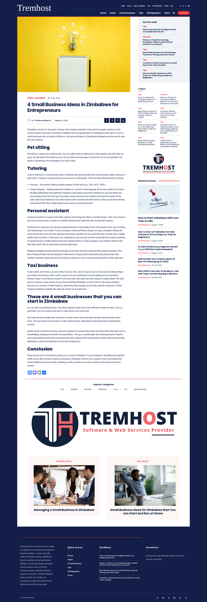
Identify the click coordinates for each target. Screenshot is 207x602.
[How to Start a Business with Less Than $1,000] (159, 199)
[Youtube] (188, 6)
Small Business (36, 98)
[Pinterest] (117, 120)
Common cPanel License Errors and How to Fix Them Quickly (160, 64)
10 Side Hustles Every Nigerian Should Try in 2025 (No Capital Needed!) (158, 248)
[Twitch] (174, 598)
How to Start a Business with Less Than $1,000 (158, 219)
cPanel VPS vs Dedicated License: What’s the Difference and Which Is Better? (169, 143)
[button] (171, 6)
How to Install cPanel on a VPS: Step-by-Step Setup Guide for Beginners (157, 75)
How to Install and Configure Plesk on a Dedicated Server (159, 30)
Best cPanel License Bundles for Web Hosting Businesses (146, 142)
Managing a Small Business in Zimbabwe (64, 510)
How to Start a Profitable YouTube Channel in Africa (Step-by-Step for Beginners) (157, 234)
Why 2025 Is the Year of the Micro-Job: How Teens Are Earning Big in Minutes (158, 272)
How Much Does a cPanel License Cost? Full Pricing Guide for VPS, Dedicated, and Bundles (169, 129)
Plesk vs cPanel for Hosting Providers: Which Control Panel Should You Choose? (157, 42)
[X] (185, 6)
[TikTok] (169, 598)
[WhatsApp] (123, 120)
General (147, 37)
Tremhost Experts (42, 120)
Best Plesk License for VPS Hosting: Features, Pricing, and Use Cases (159, 53)
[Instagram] (183, 6)
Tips (145, 26)
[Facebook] (180, 6)
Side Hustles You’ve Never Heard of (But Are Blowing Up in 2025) (156, 260)
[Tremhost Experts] (29, 120)
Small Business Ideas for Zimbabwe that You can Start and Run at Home (143, 511)
